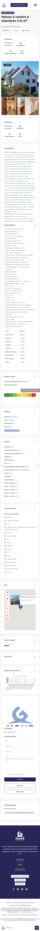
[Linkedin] (22, 889)
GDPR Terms (21, 775)
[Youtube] (26, 889)
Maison (11, 13)
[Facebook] (18, 889)
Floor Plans (8, 656)
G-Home (8, 728)
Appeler (20, 785)
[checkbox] (5, 775)
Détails (6, 441)
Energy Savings (9, 376)
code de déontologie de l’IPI (26, 912)
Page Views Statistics (12, 670)
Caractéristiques (10, 508)
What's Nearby (9, 640)
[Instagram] (13, 889)
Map (5, 585)
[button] (35, 5)
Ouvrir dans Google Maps (12, 430)
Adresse (7, 411)
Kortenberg (16, 26)
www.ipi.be (15, 912)
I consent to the (16, 775)
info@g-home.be (12, 732)
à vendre (4, 13)
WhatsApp (20, 792)
